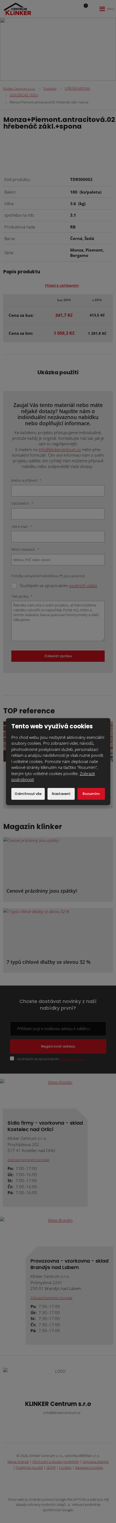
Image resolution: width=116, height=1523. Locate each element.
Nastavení (61, 793)
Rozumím (91, 793)
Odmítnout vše (28, 793)
